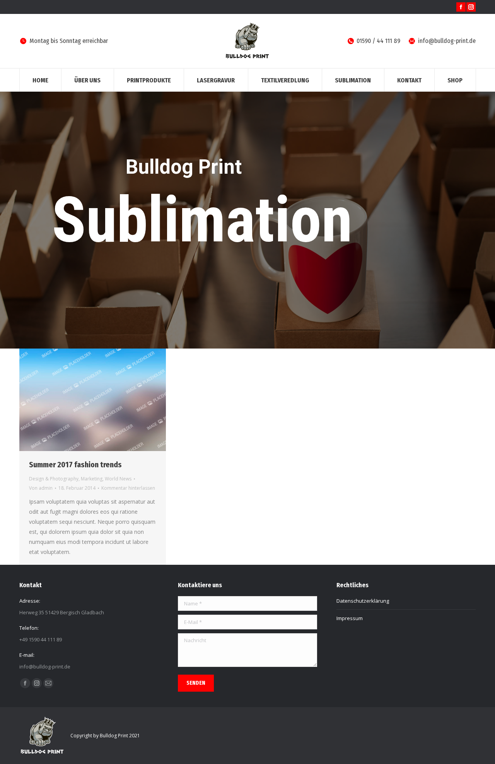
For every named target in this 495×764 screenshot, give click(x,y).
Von (41, 488)
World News (118, 478)
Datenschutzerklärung (362, 600)
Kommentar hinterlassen (128, 488)
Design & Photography (54, 478)
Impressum (349, 618)
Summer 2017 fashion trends (75, 464)
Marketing (91, 478)
